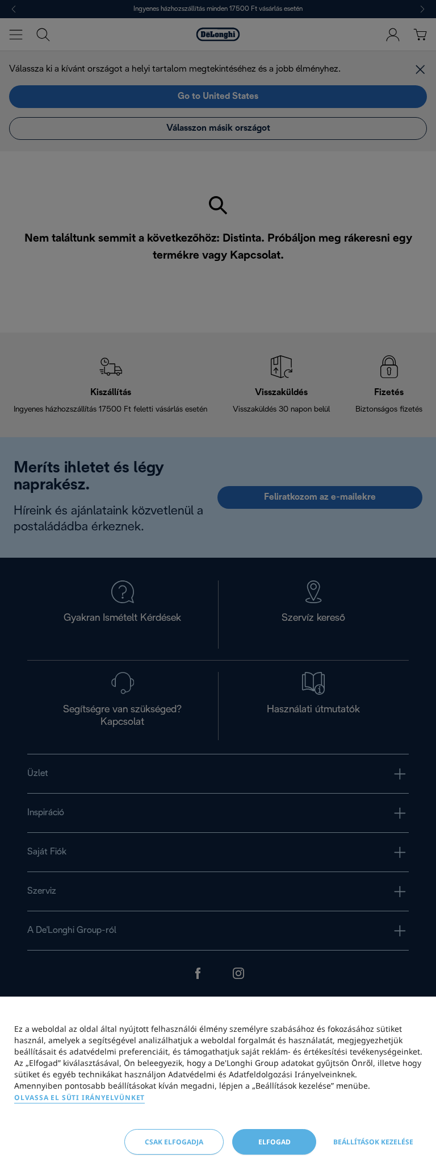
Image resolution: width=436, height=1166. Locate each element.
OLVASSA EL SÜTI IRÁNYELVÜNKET (79, 1097)
